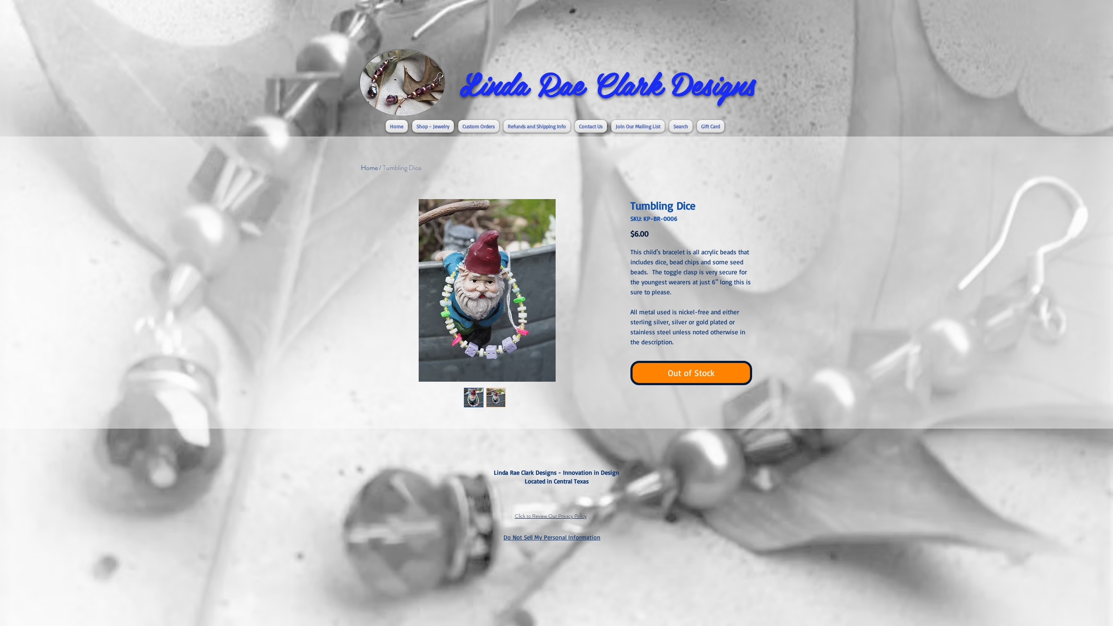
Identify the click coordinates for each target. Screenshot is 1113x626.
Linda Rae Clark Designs (607, 83)
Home (369, 168)
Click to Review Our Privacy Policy (550, 516)
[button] (433, 126)
